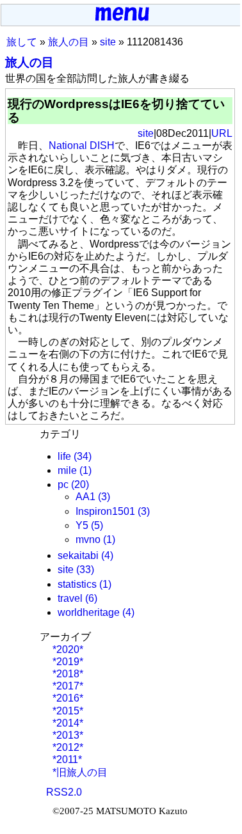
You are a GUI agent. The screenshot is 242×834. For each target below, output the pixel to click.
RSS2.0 (64, 792)
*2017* (66, 686)
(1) (85, 470)
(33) (85, 569)
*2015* (66, 710)
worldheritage (89, 612)
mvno (88, 539)
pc (63, 484)
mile (67, 470)
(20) (80, 484)
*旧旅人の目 (79, 772)
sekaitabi (78, 555)
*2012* (66, 747)
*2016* (66, 698)
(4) (107, 555)
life (64, 456)
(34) (83, 456)
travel (70, 598)
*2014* (66, 723)
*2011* (66, 759)
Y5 (82, 525)
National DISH (82, 145)
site (108, 41)
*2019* (66, 661)
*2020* (66, 649)
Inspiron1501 (105, 511)
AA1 (85, 496)
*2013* (66, 735)
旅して (21, 41)
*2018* (66, 673)
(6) (91, 598)
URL (221, 133)
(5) (97, 525)
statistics (77, 584)
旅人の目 (68, 41)
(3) (104, 496)
